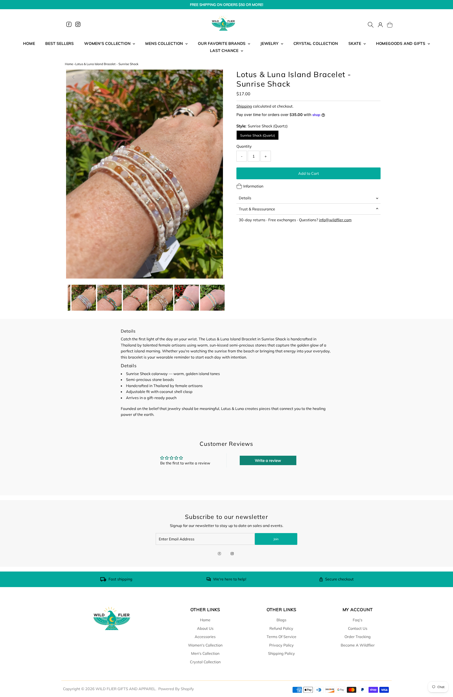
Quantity (244, 146)
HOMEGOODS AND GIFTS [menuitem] (401, 43)
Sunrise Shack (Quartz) (257, 135)
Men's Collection (205, 653)
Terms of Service (281, 636)
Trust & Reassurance (257, 209)
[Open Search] (370, 24)
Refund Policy (281, 628)
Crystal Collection (205, 661)
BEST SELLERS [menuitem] (59, 43)
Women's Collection (205, 645)
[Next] (85, 77)
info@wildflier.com (335, 219)
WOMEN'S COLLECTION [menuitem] (108, 43)
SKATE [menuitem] (355, 43)
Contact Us (357, 628)
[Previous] (73, 77)
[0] (387, 24)
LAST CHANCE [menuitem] (225, 50)
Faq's (357, 620)
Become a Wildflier (358, 645)
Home (69, 64)
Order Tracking (357, 636)
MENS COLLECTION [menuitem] (164, 43)
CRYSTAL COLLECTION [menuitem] (316, 43)
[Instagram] (78, 24)
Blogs (281, 620)
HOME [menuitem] (29, 43)
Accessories (205, 636)
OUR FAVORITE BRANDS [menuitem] (222, 43)
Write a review (268, 460)
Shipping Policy (281, 653)
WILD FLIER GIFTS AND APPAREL (125, 688)
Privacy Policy (281, 645)
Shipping (244, 106)
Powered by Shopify (176, 688)
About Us (205, 628)
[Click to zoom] (218, 75)
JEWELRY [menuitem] (270, 43)
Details (245, 198)
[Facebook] (69, 24)
